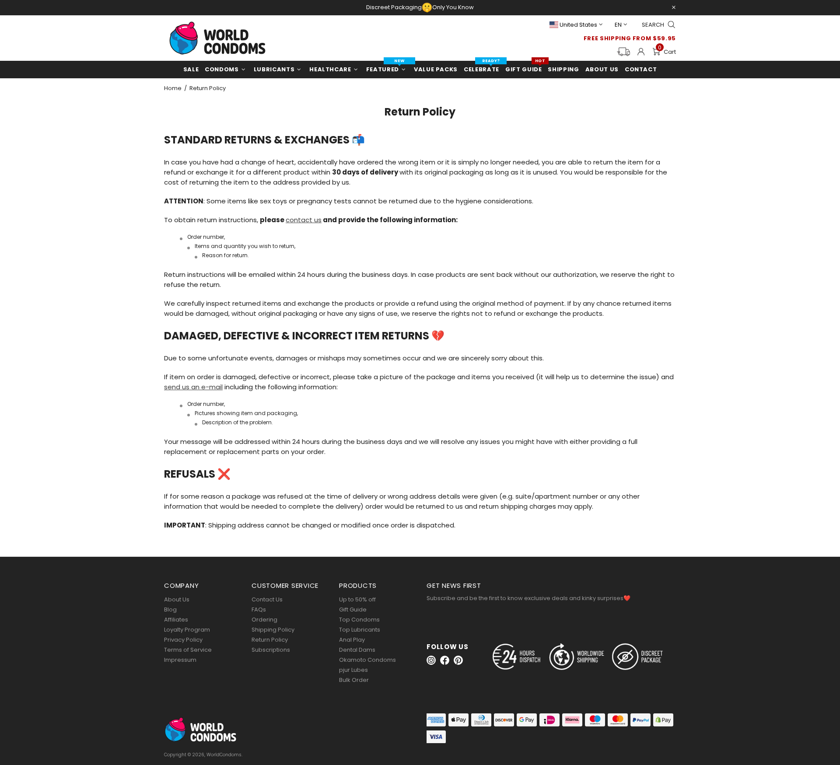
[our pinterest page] (458, 660)
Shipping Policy (273, 629)
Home (173, 88)
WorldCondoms (217, 38)
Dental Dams (357, 649)
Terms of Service (188, 649)
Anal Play (352, 639)
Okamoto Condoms (367, 660)
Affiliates (176, 619)
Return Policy (270, 639)
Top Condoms (359, 619)
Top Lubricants (359, 629)
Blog (170, 609)
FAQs (259, 609)
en (618, 25)
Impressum (180, 660)
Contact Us (267, 599)
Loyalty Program (187, 629)
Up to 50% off (357, 599)
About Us (176, 599)
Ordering (264, 619)
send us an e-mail (193, 386)
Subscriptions (271, 649)
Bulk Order (354, 680)
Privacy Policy (183, 639)
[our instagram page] (431, 660)
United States (578, 25)
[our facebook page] (444, 660)
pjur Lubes (353, 670)
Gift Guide (353, 609)
